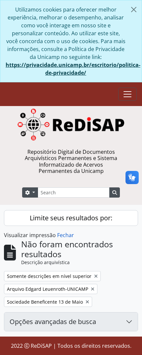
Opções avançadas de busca (53, 321)
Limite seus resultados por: (71, 217)
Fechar (65, 235)
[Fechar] (134, 9)
